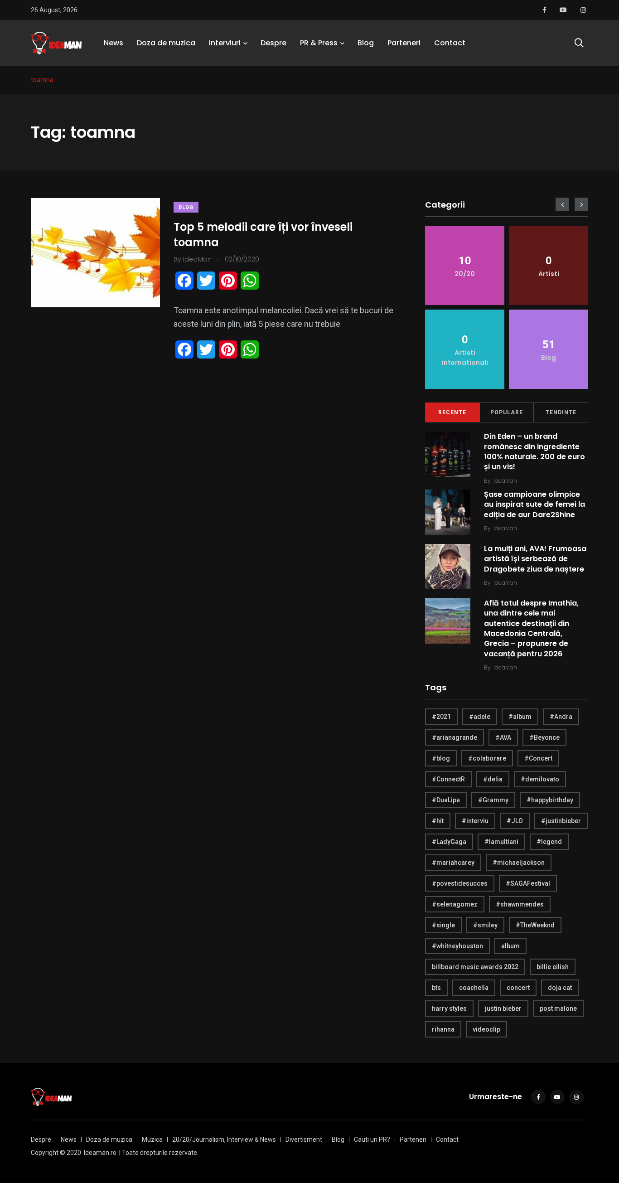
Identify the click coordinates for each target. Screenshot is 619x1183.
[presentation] (562, 204)
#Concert (538, 758)
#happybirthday (550, 800)
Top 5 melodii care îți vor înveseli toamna (263, 234)
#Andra (561, 716)
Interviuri (225, 43)
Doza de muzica (166, 43)
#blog (441, 758)
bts (436, 987)
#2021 (441, 716)
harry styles (449, 1008)
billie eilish (553, 966)
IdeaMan (505, 481)
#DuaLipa (446, 800)
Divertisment (303, 1139)
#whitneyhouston (457, 946)
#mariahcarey (453, 862)
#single (443, 925)
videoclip (486, 1029)
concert (518, 987)
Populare (506, 412)
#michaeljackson (519, 862)
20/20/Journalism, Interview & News (224, 1139)
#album (520, 716)
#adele (479, 716)
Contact (449, 43)
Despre (273, 43)
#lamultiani (501, 841)
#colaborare (487, 758)
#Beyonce (544, 737)
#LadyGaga (449, 841)
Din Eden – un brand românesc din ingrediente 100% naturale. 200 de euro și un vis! (534, 451)
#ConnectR (448, 779)
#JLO (515, 820)
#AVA (503, 737)
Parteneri (404, 43)
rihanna (443, 1029)
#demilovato (540, 779)
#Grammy (493, 800)
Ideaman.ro (100, 1152)
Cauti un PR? (372, 1139)
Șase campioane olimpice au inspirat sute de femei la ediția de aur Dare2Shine (534, 504)
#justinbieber (561, 820)
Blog (366, 43)
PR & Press (319, 43)
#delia (493, 779)
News (113, 43)
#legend (549, 841)
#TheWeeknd (535, 925)
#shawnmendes (520, 904)
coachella (473, 987)
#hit (438, 820)
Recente (452, 412)
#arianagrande (454, 737)
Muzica (152, 1139)
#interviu (475, 820)
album (510, 946)
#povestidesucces (460, 883)
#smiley (485, 925)
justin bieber (503, 1008)
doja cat (560, 987)
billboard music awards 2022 (475, 966)
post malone (558, 1008)
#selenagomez (455, 904)
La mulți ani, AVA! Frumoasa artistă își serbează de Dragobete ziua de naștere (535, 558)
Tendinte (561, 412)
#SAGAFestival (528, 883)
